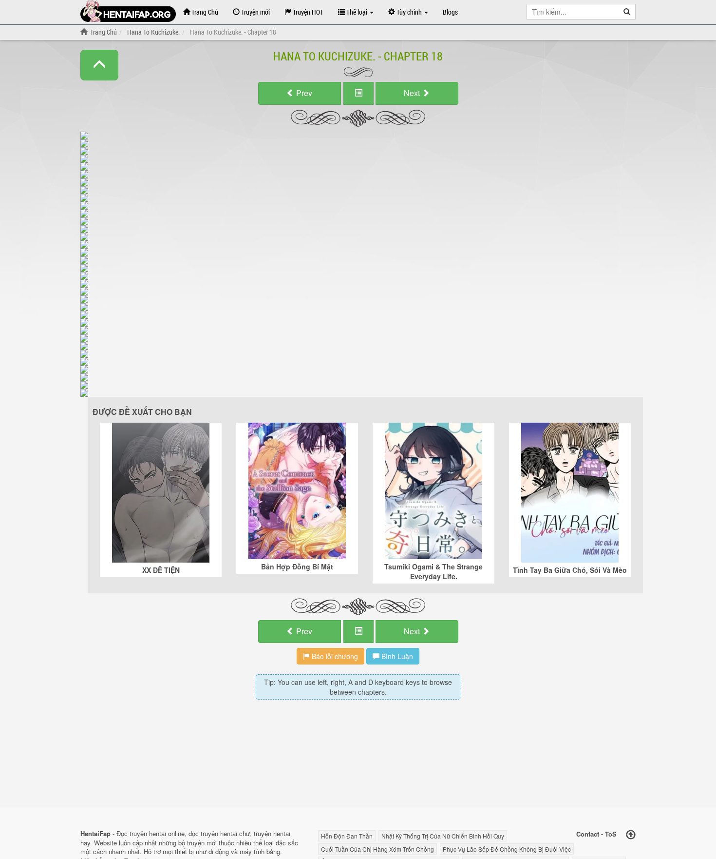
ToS (611, 834)
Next (413, 92)
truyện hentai (148, 833)
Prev (303, 92)
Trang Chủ (204, 12)
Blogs (450, 12)
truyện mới (202, 842)
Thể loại (357, 12)
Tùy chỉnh (409, 12)
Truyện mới (255, 12)
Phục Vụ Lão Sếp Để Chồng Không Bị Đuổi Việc (507, 849)
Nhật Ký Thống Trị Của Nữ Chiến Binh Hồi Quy (442, 836)
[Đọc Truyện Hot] (128, 11)
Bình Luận (396, 656)
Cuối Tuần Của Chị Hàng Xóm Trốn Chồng (377, 849)
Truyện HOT (307, 12)
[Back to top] (631, 835)
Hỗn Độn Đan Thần (347, 836)
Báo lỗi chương (334, 656)
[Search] (627, 12)
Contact (587, 834)
